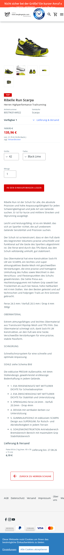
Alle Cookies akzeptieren (34, 549)
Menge (7, 168)
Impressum (44, 498)
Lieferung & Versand (48, 120)
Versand (31, 498)
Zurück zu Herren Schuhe (35, 476)
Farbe (25, 151)
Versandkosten (14, 139)
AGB (6, 498)
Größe (6, 151)
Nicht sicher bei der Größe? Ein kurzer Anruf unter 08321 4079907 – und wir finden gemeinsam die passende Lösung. (32, 4)
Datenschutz (18, 498)
